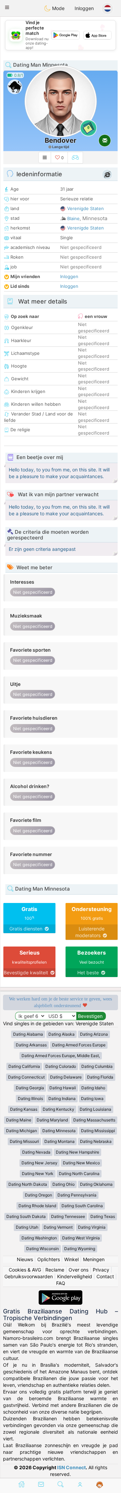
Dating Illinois (30, 1098)
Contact (105, 1276)
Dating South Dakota (26, 1216)
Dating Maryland (52, 1119)
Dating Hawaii (62, 1087)
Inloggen (84, 8)
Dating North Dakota (27, 1184)
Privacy (101, 1270)
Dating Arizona (94, 1034)
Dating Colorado (60, 1066)
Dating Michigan (21, 1130)
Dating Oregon (38, 1194)
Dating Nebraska (96, 1141)
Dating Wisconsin (42, 1248)
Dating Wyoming (79, 1248)
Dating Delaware (66, 1077)
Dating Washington (39, 1237)
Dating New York (37, 1173)
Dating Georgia (30, 1087)
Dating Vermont (58, 1227)
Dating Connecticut (26, 1077)
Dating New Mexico (81, 1162)
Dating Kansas (23, 1109)
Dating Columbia (97, 1066)
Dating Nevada (36, 1152)
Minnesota (94, 218)
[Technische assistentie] (99, 1485)
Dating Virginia (92, 1227)
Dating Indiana (62, 1098)
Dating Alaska (61, 1034)
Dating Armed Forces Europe (79, 1044)
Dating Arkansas (31, 1044)
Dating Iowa (92, 1098)
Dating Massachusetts (94, 1119)
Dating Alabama (28, 1034)
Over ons (78, 1270)
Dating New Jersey (39, 1162)
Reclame (54, 1270)
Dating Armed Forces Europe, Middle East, (61, 1055)
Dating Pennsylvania (76, 1194)
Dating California (24, 1066)
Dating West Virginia (81, 1237)
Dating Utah (27, 1227)
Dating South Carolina (82, 1205)
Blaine (73, 218)
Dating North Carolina (79, 1173)
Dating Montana (59, 1141)
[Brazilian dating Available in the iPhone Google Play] (60, 1293)
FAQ (60, 1283)
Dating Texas (102, 1216)
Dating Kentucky (58, 1109)
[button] (7, 7)
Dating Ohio (63, 1184)
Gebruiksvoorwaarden (28, 1276)
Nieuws (25, 1259)
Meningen (94, 1259)
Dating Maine (18, 1119)
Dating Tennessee (68, 1216)
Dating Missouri (24, 1141)
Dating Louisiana (95, 1109)
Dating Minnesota (59, 1130)
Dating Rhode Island (37, 1205)
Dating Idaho (93, 1087)
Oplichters (48, 1259)
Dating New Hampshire (77, 1152)
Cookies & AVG (25, 1270)
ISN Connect (71, 1467)
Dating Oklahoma (96, 1184)
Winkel (71, 1259)
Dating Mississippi (98, 1130)
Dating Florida (100, 1077)
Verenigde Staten (85, 208)
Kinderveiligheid (74, 1276)
